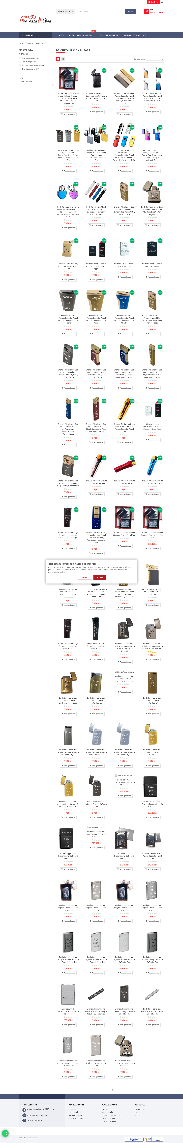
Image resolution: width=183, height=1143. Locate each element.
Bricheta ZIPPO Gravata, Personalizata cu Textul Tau (152, 856)
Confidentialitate (74, 1112)
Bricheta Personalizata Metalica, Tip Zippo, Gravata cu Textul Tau (68, 591)
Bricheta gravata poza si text (33, 65)
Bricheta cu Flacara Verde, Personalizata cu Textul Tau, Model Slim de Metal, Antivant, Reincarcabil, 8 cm (124, 98)
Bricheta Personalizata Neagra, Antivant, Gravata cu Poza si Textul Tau (68, 959)
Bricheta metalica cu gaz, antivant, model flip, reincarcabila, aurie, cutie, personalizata (124, 210)
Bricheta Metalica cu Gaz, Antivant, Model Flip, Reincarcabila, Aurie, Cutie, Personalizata (152, 319)
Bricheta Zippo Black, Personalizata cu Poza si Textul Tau (68, 856)
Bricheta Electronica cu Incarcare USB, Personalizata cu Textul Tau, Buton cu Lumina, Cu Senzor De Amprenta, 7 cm (124, 155)
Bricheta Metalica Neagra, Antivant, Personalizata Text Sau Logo (68, 646)
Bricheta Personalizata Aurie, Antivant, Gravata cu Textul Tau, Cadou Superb (68, 700)
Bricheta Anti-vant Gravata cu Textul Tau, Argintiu (96, 482)
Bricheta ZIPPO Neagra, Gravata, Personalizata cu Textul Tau (152, 804)
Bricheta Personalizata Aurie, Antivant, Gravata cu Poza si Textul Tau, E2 (68, 804)
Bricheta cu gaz (29, 62)
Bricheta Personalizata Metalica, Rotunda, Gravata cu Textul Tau (152, 1011)
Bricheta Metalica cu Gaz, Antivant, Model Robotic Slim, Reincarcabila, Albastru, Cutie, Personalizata (68, 429)
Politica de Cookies (75, 1118)
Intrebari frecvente (109, 1121)
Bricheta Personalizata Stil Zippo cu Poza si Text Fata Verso (152, 535)
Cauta (130, 11)
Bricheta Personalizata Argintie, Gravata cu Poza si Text (96, 907)
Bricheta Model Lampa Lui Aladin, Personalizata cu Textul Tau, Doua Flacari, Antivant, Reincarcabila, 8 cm (68, 155)
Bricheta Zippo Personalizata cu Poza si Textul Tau (124, 856)
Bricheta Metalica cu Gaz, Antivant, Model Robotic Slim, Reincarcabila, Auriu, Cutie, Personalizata (152, 373)
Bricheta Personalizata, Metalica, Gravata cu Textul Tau (96, 1063)
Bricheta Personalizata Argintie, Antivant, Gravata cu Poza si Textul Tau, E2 (96, 752)
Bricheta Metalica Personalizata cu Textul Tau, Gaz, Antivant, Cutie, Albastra (124, 319)
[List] (63, 59)
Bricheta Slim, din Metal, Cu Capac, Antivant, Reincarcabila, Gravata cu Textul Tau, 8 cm (96, 210)
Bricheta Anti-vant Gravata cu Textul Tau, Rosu (124, 482)
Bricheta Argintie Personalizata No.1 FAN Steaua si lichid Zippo (152, 426)
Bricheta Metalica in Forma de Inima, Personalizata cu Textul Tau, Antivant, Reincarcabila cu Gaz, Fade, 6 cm (68, 212)
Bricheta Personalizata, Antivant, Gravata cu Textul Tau (96, 804)
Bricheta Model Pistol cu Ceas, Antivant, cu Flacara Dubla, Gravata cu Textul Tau (96, 97)
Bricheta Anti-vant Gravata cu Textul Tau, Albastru (152, 482)
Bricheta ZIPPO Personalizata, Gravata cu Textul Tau (68, 1011)
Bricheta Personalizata (82, 34)
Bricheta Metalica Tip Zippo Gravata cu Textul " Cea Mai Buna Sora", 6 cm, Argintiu (152, 210)
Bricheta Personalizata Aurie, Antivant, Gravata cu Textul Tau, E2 (152, 752)
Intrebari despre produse (111, 1115)
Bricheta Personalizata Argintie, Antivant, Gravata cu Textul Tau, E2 (124, 752)
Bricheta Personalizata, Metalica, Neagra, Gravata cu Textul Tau (124, 1011)
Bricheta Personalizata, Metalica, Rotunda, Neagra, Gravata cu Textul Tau (96, 1011)
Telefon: (30, 1120)
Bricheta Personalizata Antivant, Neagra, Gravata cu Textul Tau (152, 959)
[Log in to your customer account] (162, 2)
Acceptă (100, 577)
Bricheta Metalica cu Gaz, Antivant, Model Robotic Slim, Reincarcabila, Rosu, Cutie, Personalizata (96, 427)
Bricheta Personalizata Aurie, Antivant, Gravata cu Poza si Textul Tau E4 (124, 678)
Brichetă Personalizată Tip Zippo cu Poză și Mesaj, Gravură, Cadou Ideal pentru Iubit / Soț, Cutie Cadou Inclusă (68, 98)
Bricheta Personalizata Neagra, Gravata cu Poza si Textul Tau (124, 907)
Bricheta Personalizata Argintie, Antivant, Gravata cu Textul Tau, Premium (152, 646)
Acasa (61, 35)
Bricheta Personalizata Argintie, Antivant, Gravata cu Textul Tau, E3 (68, 752)
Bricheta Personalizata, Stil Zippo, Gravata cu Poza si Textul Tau (124, 1063)
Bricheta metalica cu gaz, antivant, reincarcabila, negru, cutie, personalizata (68, 483)
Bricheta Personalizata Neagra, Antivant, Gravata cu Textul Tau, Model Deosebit (124, 647)
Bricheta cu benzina (30, 58)
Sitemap (138, 1115)
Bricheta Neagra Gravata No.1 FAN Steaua (152, 264)
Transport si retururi (109, 1118)
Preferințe (85, 577)
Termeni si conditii (75, 1115)
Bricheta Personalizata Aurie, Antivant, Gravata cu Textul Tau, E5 (96, 700)
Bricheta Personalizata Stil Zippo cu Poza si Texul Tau (124, 533)
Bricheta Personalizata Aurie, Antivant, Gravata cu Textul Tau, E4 (152, 700)
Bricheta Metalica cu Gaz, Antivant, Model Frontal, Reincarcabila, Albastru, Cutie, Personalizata (124, 373)
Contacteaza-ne (141, 1109)
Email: (29, 1115)
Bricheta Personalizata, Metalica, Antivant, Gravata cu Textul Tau (68, 1063)
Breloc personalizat (108, 35)
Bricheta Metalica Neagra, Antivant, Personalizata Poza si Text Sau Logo (68, 535)
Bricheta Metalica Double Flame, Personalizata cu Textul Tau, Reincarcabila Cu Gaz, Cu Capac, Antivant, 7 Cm (152, 155)
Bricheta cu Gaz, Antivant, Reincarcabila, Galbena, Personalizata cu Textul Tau (124, 427)
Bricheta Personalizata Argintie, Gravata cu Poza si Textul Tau (68, 907)
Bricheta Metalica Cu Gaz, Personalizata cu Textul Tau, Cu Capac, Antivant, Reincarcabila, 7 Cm (152, 97)
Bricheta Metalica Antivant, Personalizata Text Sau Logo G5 (152, 591)
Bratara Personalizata (134, 35)
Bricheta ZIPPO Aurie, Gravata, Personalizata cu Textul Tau (124, 782)
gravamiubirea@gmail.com (41, 1115)
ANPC (137, 1112)
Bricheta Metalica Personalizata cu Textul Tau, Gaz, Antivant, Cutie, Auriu (96, 319)
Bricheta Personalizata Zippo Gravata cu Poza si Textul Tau (96, 834)
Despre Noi (72, 1109)
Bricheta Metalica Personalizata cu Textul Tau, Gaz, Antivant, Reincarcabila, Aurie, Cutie (124, 593)
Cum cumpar (106, 1109)
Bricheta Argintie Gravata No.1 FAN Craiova (124, 264)
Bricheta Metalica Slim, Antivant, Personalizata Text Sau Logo (96, 646)
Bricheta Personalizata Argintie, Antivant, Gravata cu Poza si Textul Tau (96, 959)
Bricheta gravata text (30, 69)
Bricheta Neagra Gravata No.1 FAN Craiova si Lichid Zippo (96, 266)
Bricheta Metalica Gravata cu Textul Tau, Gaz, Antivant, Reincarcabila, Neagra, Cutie (96, 593)
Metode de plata (108, 1112)
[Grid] (58, 59)
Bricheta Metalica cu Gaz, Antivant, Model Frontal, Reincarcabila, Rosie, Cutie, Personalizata (96, 373)
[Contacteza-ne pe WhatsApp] (5, 1134)
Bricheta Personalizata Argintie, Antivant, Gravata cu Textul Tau (124, 959)
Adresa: (30, 1109)
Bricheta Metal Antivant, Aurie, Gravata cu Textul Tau (68, 266)
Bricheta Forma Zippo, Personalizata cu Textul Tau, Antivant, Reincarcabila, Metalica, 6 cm (96, 155)
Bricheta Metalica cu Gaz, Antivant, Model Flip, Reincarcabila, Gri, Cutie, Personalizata (68, 373)
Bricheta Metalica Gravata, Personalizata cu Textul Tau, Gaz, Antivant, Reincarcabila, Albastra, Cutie (96, 537)
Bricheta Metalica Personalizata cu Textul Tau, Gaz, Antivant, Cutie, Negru (68, 319)
